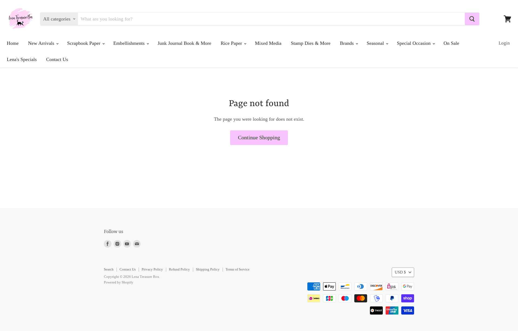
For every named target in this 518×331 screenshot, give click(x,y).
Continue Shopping (259, 137)
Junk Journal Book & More (184, 43)
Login (504, 43)
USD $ (400, 272)
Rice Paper (232, 43)
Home (13, 43)
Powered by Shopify (118, 282)
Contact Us (57, 59)
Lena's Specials (22, 59)
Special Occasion (414, 43)
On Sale (451, 43)
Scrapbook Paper (84, 43)
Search (109, 269)
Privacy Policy (152, 269)
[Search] (472, 19)
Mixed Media (268, 43)
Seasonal (376, 43)
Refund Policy (179, 269)
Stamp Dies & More (310, 43)
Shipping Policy (208, 269)
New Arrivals (42, 43)
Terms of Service (238, 269)
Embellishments (129, 43)
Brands (347, 43)
